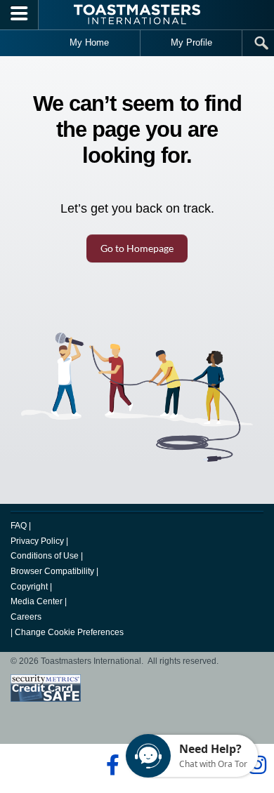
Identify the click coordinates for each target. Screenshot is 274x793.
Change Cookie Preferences (69, 632)
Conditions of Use (45, 556)
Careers (26, 617)
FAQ (19, 526)
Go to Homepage (137, 248)
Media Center (37, 601)
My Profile (191, 42)
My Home (89, 42)
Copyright (29, 587)
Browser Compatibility (52, 571)
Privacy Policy (37, 541)
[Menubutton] (19, 14)
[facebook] (110, 764)
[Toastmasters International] (137, 14)
